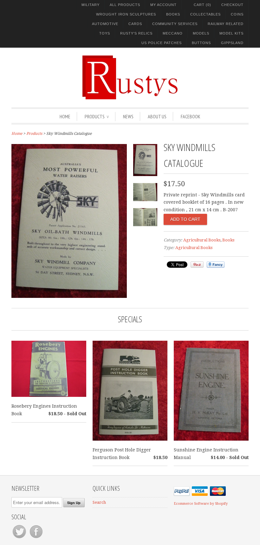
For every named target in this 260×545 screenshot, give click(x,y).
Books (173, 14)
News (128, 116)
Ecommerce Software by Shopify (201, 504)
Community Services (175, 24)
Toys (104, 33)
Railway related (226, 24)
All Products (125, 5)
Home (65, 116)
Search (99, 502)
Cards (135, 24)
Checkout (232, 5)
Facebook (190, 116)
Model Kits (231, 33)
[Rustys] (130, 78)
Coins (237, 14)
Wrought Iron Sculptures (126, 14)
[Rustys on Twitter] (19, 538)
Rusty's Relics (136, 33)
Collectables (205, 14)
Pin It (197, 264)
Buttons (201, 43)
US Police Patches (161, 43)
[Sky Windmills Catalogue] (69, 296)
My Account (163, 5)
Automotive (105, 24)
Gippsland (232, 43)
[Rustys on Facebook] (36, 538)
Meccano (173, 33)
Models (201, 33)
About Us (157, 116)
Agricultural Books (201, 240)
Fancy (215, 264)
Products (97, 116)
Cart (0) (202, 5)
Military (90, 5)
